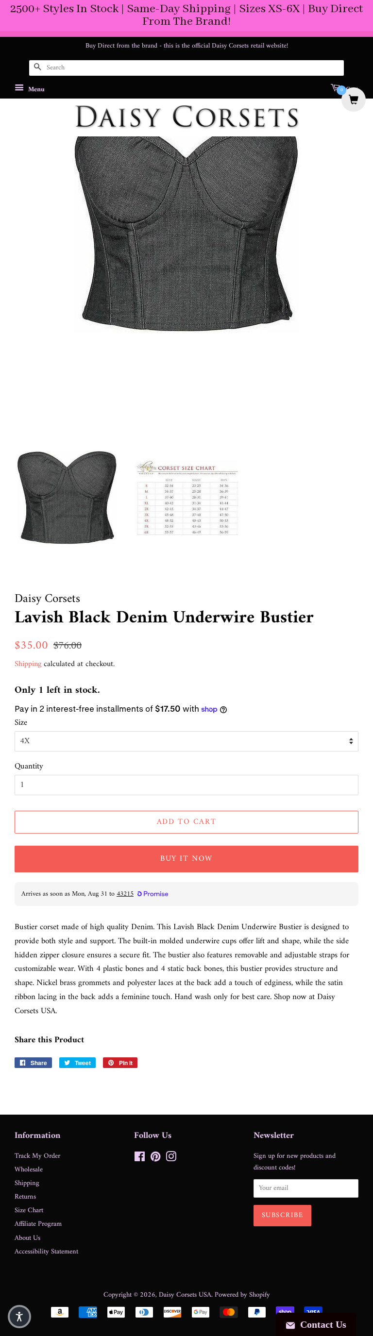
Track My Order (37, 1156)
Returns (25, 1197)
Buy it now (186, 859)
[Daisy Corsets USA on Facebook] (139, 1159)
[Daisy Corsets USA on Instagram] (171, 1159)
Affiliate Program (38, 1224)
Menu (35, 89)
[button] (19, 1316)
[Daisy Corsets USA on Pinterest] (155, 1159)
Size (21, 723)
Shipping (28, 664)
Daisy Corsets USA (185, 1295)
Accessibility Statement (46, 1252)
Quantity (29, 767)
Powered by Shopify (242, 1295)
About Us (27, 1238)
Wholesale (29, 1170)
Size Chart (29, 1210)
